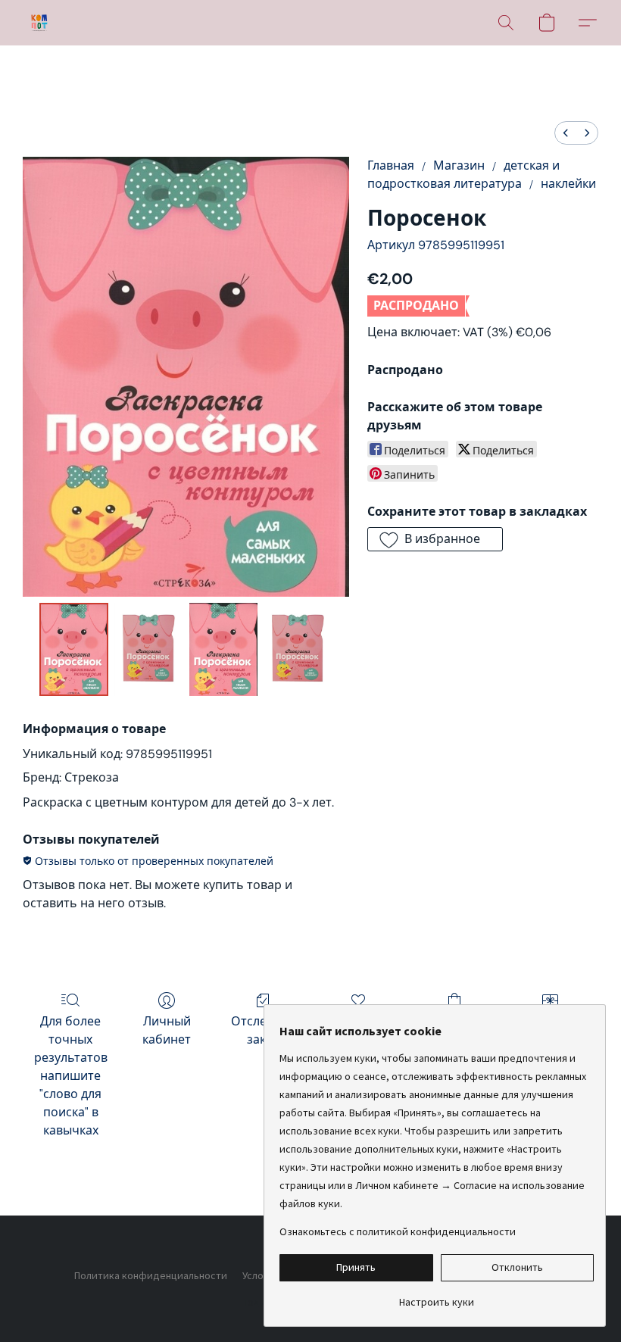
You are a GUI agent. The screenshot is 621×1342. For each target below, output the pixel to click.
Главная (390, 165)
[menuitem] (565, 133)
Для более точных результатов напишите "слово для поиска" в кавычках (71, 1075)
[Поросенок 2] (223, 650)
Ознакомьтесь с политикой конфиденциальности (397, 1231)
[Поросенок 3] (298, 650)
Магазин (459, 165)
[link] (436, 1296)
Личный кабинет (166, 1030)
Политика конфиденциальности (150, 1275)
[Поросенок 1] (148, 650)
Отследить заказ (263, 1030)
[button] (39, 23)
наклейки (568, 184)
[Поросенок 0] (73, 650)
